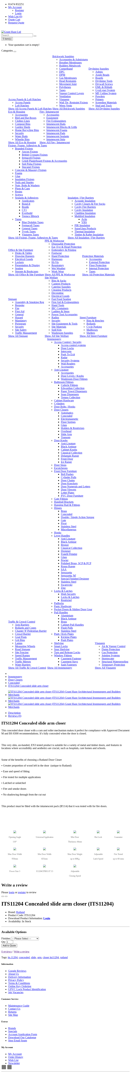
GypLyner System (105, 90)
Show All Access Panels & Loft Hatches (30, 108)
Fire (17, 308)
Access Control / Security (68, 342)
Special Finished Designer (75, 578)
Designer (66, 551)
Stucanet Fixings (31, 167)
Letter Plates (67, 492)
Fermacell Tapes (30, 225)
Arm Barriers (22, 624)
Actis (84, 219)
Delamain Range (70, 455)
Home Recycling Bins (27, 130)
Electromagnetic (69, 418)
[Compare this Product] (6, 896)
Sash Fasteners (69, 664)
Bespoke (19, 305)
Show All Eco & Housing (22, 142)
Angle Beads (102, 74)
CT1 (24, 210)
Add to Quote (9, 945)
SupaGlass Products (85, 228)
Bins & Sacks (59, 280)
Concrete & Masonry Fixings (30, 170)
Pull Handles (61, 612)
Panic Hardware (62, 606)
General (19, 314)
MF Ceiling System (105, 93)
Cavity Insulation (84, 210)
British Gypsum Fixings (35, 154)
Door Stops (60, 465)
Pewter (64, 560)
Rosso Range (68, 566)
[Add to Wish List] (2, 896)
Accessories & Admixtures (73, 59)
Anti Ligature (61, 369)
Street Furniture (88, 317)
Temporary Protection (113, 664)
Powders (100, 96)
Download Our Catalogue (22, 1037)
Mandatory (21, 320)
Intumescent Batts (56, 124)
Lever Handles (62, 535)
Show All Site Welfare (57, 336)
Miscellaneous (68, 529)
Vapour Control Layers (71, 93)
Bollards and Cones (25, 627)
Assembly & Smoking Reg (29, 302)
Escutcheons (61, 468)
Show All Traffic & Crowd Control (27, 667)
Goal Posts (21, 637)
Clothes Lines (22, 120)
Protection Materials (93, 256)
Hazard (19, 317)
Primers (99, 99)
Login (18, 13)
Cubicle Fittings (69, 385)
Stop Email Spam (17, 1040)
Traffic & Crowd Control (21, 621)
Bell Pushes (67, 474)
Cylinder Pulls (68, 477)
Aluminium (67, 615)
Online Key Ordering (19, 986)
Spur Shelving (61, 649)
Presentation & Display (27, 265)
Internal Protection (99, 268)
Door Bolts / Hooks (64, 406)
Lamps (18, 643)
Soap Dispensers (70, 394)
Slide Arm (66, 434)
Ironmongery (54, 339)
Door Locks (67, 348)
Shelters (90, 332)
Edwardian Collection (72, 388)
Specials (12, 1031)
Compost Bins (22, 124)
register (22, 892)
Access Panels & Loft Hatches (24, 99)
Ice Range (66, 461)
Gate (63, 520)
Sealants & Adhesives (26, 197)
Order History (15, 1057)
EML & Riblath (103, 87)
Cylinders (59, 403)
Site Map (13, 1014)
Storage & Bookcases (26, 271)
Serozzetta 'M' (68, 575)
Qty (3, 941)
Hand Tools (58, 305)
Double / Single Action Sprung (77, 517)
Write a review (22, 951)
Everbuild (27, 213)
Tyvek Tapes (29, 231)
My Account (15, 1054)
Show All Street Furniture (93, 336)
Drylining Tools (103, 81)
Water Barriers (23, 664)
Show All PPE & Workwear (60, 274)
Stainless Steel (68, 526)
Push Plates (67, 640)
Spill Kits (57, 329)
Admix (99, 71)
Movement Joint (68, 84)
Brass (64, 511)
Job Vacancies (15, 992)
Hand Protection (60, 256)
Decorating (57, 293)
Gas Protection (110, 652)
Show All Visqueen (105, 667)
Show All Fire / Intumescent (55, 142)
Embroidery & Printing (64, 249)
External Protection (99, 262)
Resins (18, 191)
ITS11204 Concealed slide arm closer (28, 685)
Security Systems (70, 360)
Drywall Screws (104, 84)
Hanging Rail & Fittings (67, 504)
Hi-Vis (55, 262)
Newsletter (14, 1063)
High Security (68, 594)
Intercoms (66, 351)
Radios (55, 317)
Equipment (52, 117)
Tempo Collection (70, 397)
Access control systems (73, 345)
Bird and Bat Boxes (25, 117)
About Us (13, 973)
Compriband (66, 68)
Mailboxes (92, 329)
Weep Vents (65, 105)
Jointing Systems (111, 655)
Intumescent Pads (55, 133)
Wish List (13, 1060)
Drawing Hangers (24, 256)
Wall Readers (68, 363)
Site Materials (59, 326)
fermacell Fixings (31, 157)
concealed (24, 957)
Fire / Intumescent (49, 111)
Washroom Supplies (62, 332)
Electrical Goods (24, 259)
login (11, 892)
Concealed (66, 415)
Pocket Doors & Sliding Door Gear (73, 609)
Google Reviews (17, 970)
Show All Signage (18, 336)
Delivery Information (19, 977)
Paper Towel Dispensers (74, 391)
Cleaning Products (61, 289)
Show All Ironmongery (59, 667)
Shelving (59, 643)
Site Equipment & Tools (64, 323)
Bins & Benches (95, 320)
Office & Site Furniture (20, 249)
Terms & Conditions (19, 983)
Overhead (66, 431)
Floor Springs (68, 422)
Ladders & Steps (60, 311)
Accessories (21, 114)
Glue (17, 176)
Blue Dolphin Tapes (32, 222)
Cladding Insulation (85, 213)
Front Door (67, 458)
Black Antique (68, 446)
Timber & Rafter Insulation (89, 234)
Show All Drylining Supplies (104, 108)
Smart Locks (61, 646)
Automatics (67, 412)
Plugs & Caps (22, 188)
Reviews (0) (14, 715)
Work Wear (58, 271)
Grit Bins (20, 640)
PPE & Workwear (54, 240)
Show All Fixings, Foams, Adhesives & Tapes (33, 237)
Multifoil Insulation (85, 216)
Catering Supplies (61, 286)
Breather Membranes (70, 62)
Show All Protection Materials (98, 274)
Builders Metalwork (70, 65)
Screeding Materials (106, 102)
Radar (64, 357)
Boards (99, 77)
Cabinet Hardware (64, 400)
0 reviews (6, 951)
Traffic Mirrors (23, 661)
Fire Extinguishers (56, 120)
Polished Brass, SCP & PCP (76, 563)
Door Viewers (68, 489)
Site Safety (21, 329)
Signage (12, 299)
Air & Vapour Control (113, 646)
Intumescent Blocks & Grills (61, 127)
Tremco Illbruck (30, 216)
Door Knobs (61, 440)
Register (19, 10)
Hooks (57, 532)
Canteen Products (61, 283)
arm (39, 957)
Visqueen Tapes (30, 234)
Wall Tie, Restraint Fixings (73, 102)
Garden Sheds (22, 127)
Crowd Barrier (23, 634)
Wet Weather (58, 268)
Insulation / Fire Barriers (81, 197)
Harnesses (57, 259)
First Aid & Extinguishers (65, 302)
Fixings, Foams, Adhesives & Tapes (27, 145)
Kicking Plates (69, 637)
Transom (65, 437)
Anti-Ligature (68, 443)
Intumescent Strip (55, 139)
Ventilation (65, 96)
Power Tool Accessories (64, 314)
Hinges (58, 508)
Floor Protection (97, 265)
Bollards (91, 323)
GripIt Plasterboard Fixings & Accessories (44, 160)
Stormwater (108, 658)
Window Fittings (63, 655)
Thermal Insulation (85, 231)
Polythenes (65, 87)
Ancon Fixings (30, 151)
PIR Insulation (82, 225)
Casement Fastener (71, 658)
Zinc (63, 587)
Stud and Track (103, 105)
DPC (62, 71)
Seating (19, 268)
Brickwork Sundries (63, 56)
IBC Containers (60, 308)
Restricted (66, 600)
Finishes (5, 938)
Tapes (62, 90)
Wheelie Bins (22, 139)
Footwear (57, 253)
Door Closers (61, 409)
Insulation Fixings (24, 179)
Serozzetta (66, 572)
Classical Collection (71, 452)
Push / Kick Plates (64, 634)
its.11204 (13, 957)
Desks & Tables (23, 253)
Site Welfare (51, 277)
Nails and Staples (24, 182)
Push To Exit (68, 354)
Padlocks (59, 603)
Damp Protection (111, 649)
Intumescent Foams (56, 130)
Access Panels (22, 102)
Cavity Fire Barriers (85, 206)
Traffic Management (26, 332)
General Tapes (29, 228)
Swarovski (66, 584)
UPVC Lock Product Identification (27, 989)
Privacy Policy (16, 980)
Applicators (28, 200)
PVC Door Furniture (72, 495)
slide (33, 957)
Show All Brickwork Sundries (68, 108)
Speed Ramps (22, 655)
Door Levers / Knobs (72, 375)
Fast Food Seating (61, 299)
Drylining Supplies (99, 68)
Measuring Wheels (25, 646)
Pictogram (20, 323)
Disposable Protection (63, 243)
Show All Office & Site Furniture (26, 274)
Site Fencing (21, 652)
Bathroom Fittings (64, 382)
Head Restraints (67, 81)
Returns (12, 1011)
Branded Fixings (24, 148)
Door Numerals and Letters (75, 486)
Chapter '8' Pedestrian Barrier (31, 630)
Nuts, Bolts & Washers (27, 185)
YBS (84, 222)
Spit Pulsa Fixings (31, 163)
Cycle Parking (94, 326)
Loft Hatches (22, 105)
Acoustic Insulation (85, 200)
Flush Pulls (67, 627)
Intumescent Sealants (57, 136)
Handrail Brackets (64, 501)
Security (19, 133)
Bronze (65, 544)
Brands (12, 1028)
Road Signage (22, 649)
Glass (64, 425)
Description (14, 712)
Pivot (64, 523)
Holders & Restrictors (72, 428)
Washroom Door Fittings (74, 379)
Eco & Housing (16, 111)
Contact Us (14, 1008)
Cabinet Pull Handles (72, 624)
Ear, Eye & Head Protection (67, 246)
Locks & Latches (63, 590)
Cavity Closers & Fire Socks (90, 203)
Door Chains (68, 480)
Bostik (25, 206)
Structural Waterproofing (115, 661)
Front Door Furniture (65, 471)
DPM (62, 74)
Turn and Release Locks (67, 652)
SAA (64, 569)
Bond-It (26, 203)
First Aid (19, 311)
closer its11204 (51, 957)
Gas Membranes (68, 77)
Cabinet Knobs (69, 449)
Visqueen (64, 99)
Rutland (20, 912)
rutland (64, 957)
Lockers (19, 262)
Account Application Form (22, 1034)
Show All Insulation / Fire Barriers (86, 237)
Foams (18, 173)
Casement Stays (69, 661)
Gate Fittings (61, 498)
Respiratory (58, 265)
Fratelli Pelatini (69, 554)
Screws (19, 194)
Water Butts (21, 136)
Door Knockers (69, 483)
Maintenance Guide (18, 1005)
